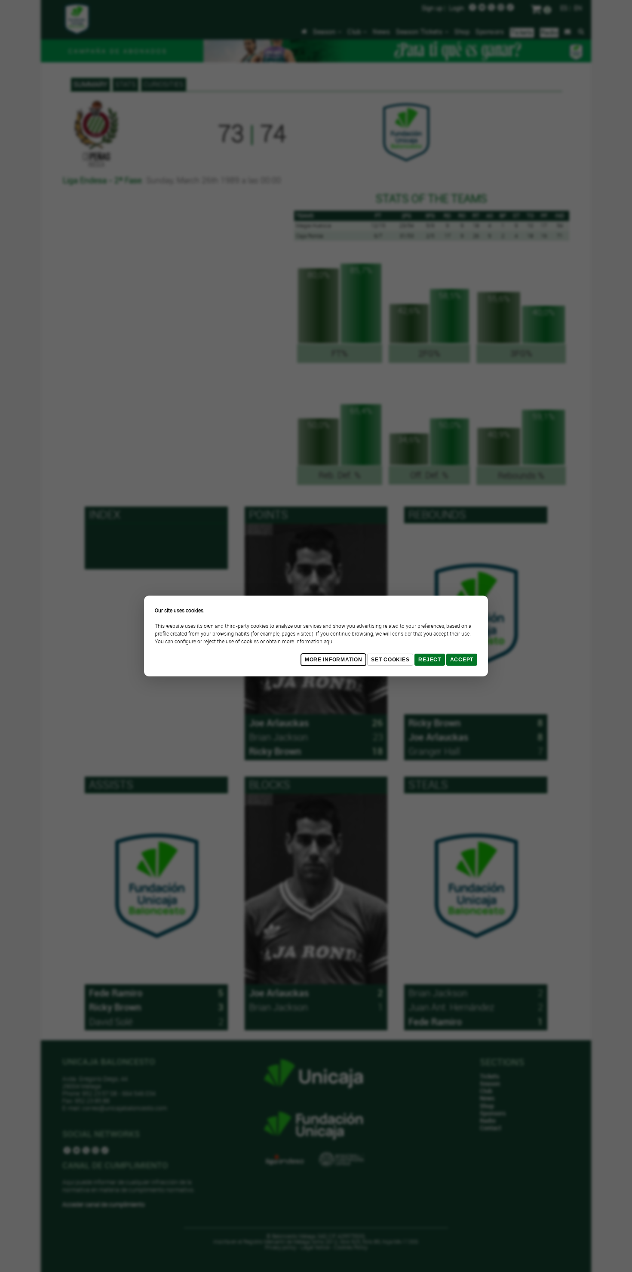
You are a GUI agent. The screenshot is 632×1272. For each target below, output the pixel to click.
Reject (429, 660)
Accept (461, 660)
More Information (333, 660)
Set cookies (390, 660)
